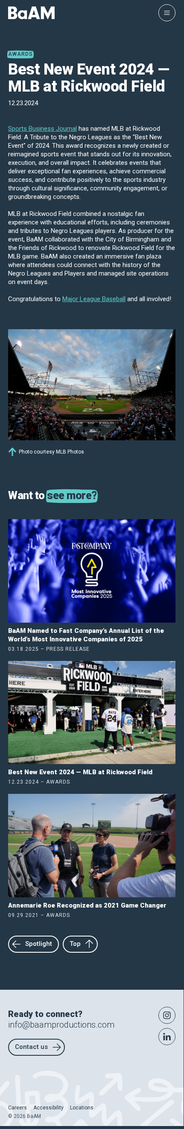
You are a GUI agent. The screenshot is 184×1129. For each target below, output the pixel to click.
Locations (81, 1108)
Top (75, 944)
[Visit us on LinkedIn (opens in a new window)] (166, 1036)
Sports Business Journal (42, 128)
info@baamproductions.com (61, 1025)
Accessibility (48, 1108)
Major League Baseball (94, 299)
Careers (17, 1108)
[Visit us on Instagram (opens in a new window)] (166, 1015)
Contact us (31, 1047)
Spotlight (38, 944)
